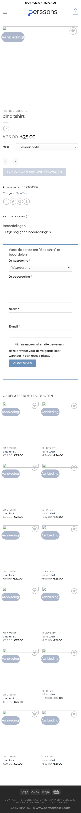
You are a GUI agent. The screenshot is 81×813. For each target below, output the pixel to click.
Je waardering (19, 260)
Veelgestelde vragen (29, 802)
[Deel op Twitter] (13, 201)
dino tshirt (9, 451)
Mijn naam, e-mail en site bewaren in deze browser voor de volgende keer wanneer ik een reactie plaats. (37, 350)
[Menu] (5, 12)
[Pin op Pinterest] (20, 201)
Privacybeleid (58, 802)
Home (7, 110)
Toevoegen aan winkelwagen (34, 172)
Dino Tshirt (25, 110)
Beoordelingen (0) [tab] (16, 216)
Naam (14, 309)
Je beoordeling (20, 276)
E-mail (14, 326)
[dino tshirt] (21, 423)
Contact (11, 799)
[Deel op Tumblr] (27, 201)
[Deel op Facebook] (6, 201)
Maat (6, 147)
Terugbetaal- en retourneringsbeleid (47, 799)
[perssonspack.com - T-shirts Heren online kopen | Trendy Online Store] (40, 12)
